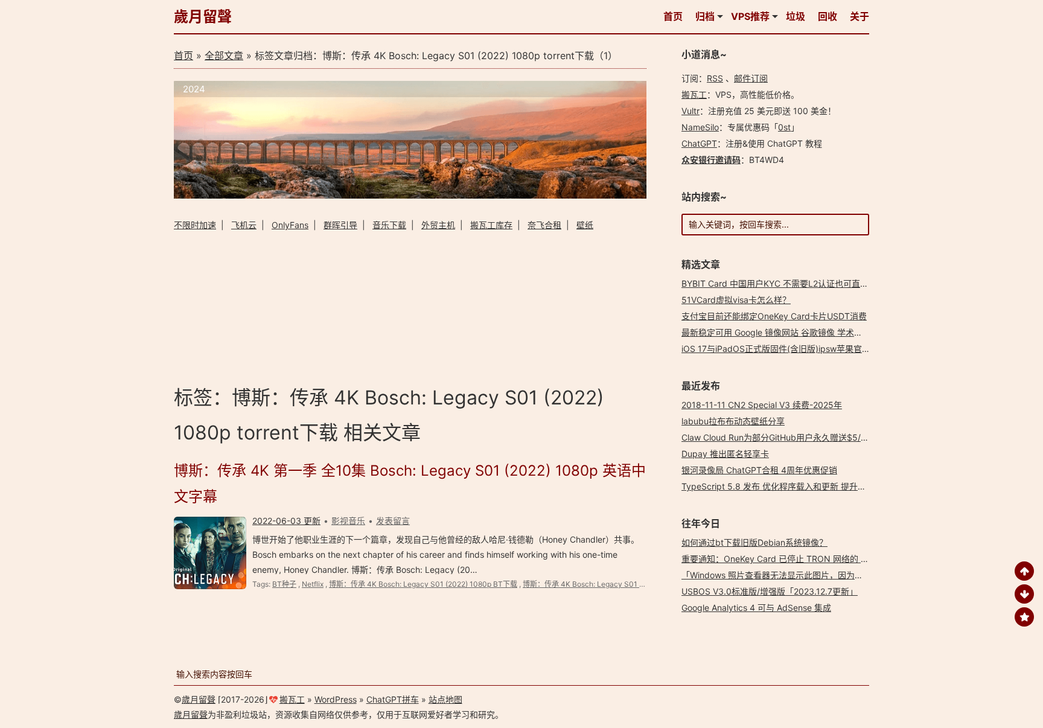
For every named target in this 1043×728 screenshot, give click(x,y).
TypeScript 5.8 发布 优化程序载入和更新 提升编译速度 (786, 486)
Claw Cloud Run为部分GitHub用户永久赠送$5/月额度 (783, 437)
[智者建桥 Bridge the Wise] (410, 195)
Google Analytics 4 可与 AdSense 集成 (756, 607)
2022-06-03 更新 (286, 521)
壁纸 (584, 225)
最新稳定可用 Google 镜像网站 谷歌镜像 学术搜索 (776, 332)
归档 (705, 16)
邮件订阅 (751, 78)
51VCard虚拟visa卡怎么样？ (736, 300)
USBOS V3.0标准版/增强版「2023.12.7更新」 (769, 591)
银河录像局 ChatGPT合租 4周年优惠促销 (759, 470)
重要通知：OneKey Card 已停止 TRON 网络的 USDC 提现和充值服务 (813, 559)
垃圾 (795, 16)
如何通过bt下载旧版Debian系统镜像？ (754, 542)
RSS (715, 78)
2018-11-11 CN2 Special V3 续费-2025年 (761, 405)
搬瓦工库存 (491, 225)
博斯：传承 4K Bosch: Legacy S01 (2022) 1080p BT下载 (423, 584)
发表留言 (393, 521)
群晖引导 (340, 225)
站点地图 (445, 699)
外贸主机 (438, 225)
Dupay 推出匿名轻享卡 (725, 454)
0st (784, 127)
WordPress (335, 699)
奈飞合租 (544, 225)
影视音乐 (348, 521)
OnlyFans (290, 225)
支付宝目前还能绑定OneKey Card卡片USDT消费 (774, 316)
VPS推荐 (750, 16)
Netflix (313, 584)
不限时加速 (195, 225)
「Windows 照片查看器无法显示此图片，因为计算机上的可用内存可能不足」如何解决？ (848, 575)
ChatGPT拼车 (392, 699)
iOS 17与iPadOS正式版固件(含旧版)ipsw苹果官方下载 (784, 348)
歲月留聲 (203, 16)
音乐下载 (389, 225)
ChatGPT (699, 143)
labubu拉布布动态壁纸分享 (733, 421)
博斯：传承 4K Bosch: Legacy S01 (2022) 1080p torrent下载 (623, 584)
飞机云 (244, 225)
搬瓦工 (694, 94)
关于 (859, 16)
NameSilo (700, 127)
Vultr (690, 111)
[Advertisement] (410, 306)
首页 (673, 16)
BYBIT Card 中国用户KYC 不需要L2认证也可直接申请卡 (787, 283)
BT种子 (284, 584)
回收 (827, 16)
